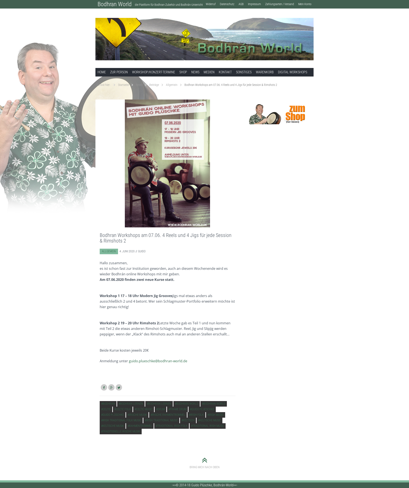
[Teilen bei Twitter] (119, 387)
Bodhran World (115, 4)
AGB (241, 4)
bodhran (109, 403)
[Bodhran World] (204, 39)
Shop (183, 72)
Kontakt (225, 72)
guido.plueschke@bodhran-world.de (158, 361)
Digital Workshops (292, 72)
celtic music (144, 409)
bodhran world (214, 403)
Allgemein (109, 251)
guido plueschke (203, 409)
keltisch (188, 420)
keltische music (210, 420)
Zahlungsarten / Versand (279, 4)
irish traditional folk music (122, 420)
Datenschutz (227, 4)
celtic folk (123, 409)
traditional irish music (208, 425)
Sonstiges (244, 72)
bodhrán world (187, 403)
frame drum (178, 409)
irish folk (197, 414)
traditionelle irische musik (121, 431)
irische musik (138, 414)
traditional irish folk (172, 425)
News (195, 72)
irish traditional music (162, 420)
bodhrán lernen (159, 403)
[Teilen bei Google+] (111, 387)
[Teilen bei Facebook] (104, 387)
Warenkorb (265, 72)
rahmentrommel (140, 425)
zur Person (119, 72)
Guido (141, 251)
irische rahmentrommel (168, 414)
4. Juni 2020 (127, 251)
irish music (216, 414)
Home (102, 72)
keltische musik (113, 425)
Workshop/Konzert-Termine (153, 72)
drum (161, 409)
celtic (107, 409)
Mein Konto (304, 4)
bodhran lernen (131, 403)
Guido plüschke (113, 414)
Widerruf (211, 4)
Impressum (254, 4)
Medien (209, 72)
